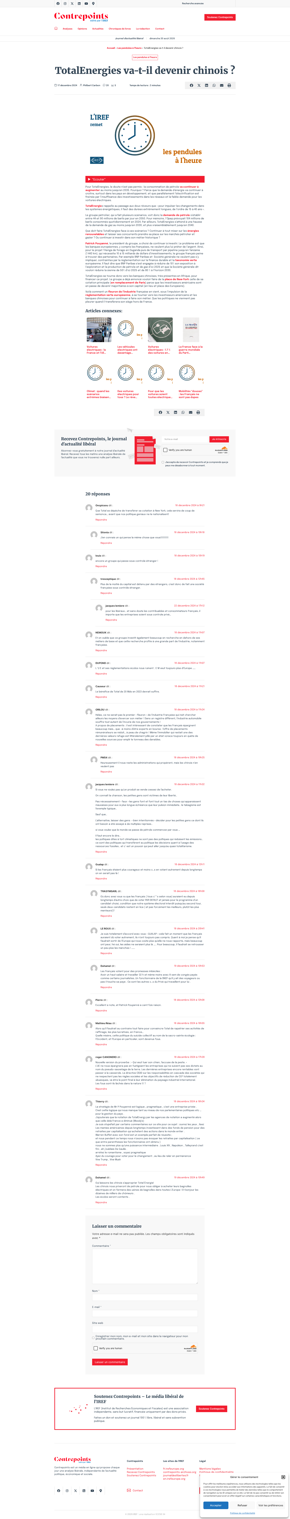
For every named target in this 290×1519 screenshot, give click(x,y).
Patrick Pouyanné (96, 243)
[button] (283, 1477)
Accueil (111, 48)
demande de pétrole (176, 215)
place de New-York (177, 279)
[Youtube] (86, 3)
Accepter (216, 1505)
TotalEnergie (93, 206)
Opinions (82, 29)
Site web (97, 1323)
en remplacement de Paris (128, 282)
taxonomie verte (186, 260)
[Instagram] (65, 3)
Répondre (101, 520)
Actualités (97, 29)
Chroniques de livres (120, 29)
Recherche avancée (193, 4)
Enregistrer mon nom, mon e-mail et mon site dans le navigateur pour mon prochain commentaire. (142, 1337)
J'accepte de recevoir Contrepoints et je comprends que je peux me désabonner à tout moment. (196, 464)
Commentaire (101, 1246)
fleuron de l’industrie (122, 291)
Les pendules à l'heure (129, 48)
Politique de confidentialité (242, 1513)
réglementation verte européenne (107, 295)
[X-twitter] (72, 3)
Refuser (242, 1505)
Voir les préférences (270, 1505)
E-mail (97, 1307)
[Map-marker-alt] (93, 3)
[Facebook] (58, 3)
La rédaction (143, 29)
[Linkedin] (79, 3)
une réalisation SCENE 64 (152, 1514)
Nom (96, 1291)
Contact (159, 29)
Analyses (67, 29)
